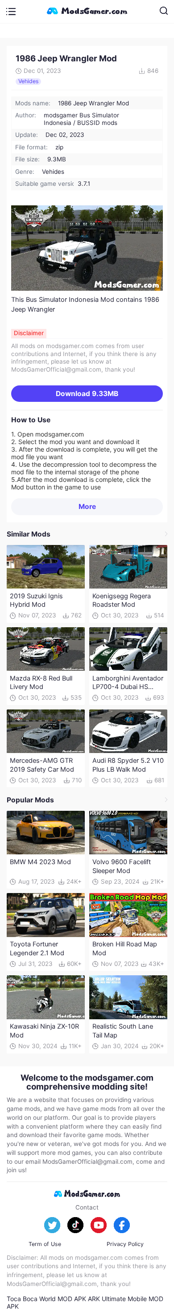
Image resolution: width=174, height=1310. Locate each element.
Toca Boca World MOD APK (46, 1298)
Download (87, 393)
